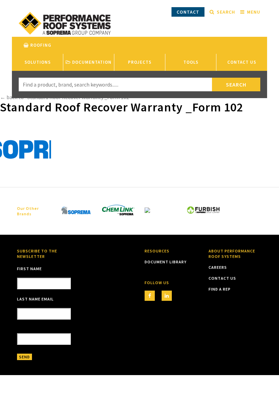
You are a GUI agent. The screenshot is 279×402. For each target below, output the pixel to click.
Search (226, 12)
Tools (190, 62)
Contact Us (241, 62)
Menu (253, 12)
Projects (139, 62)
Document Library (165, 261)
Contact (188, 12)
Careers (218, 267)
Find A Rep (220, 289)
